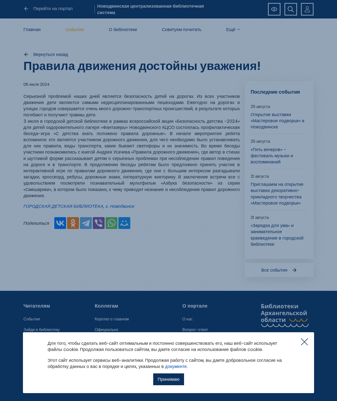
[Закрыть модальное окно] (304, 342)
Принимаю (169, 379)
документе (176, 366)
